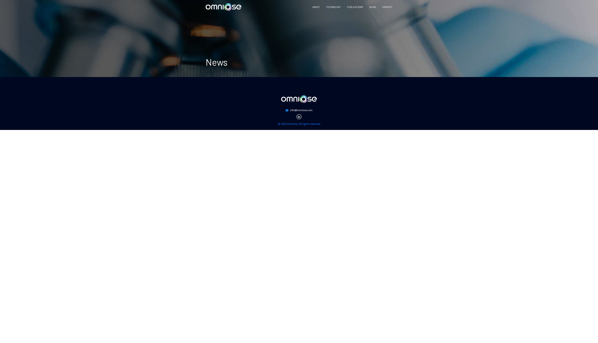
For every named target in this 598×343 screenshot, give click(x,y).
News (372, 6)
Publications (355, 6)
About (316, 6)
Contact (387, 6)
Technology (333, 6)
